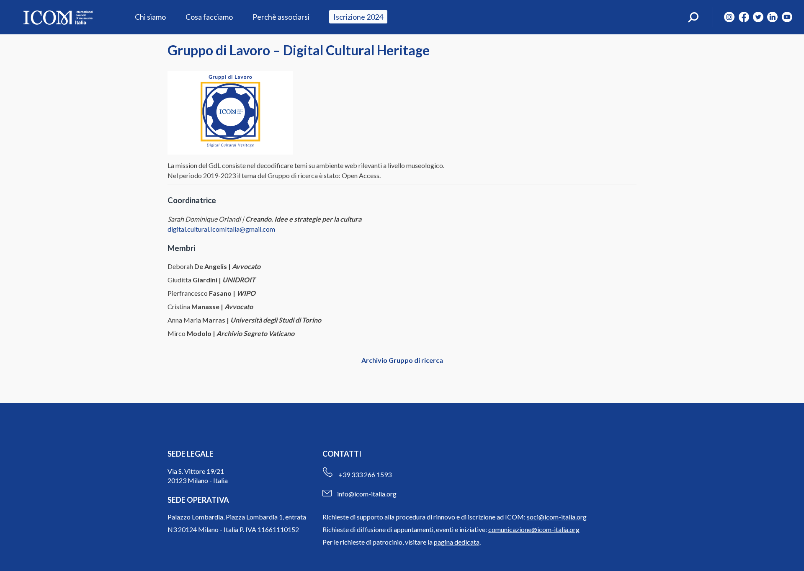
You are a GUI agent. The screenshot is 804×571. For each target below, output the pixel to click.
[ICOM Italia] (57, 17)
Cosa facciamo (209, 16)
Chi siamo (150, 16)
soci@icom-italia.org (557, 517)
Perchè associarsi (281, 16)
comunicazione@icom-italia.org (534, 529)
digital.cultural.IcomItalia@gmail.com (221, 229)
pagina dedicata (456, 542)
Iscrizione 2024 (358, 16)
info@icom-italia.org (367, 494)
